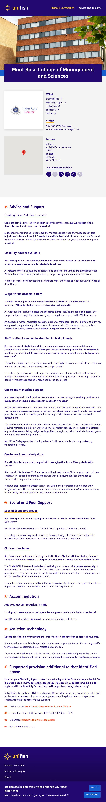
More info (64, 795)
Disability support (54, 102)
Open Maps (51, 160)
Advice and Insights (90, 8)
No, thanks (92, 794)
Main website (52, 98)
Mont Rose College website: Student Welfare (48, 706)
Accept (95, 788)
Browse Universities (62, 8)
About (7, 777)
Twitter (49, 113)
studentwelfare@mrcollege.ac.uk (62, 129)
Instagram (51, 106)
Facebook (51, 109)
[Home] (16, 8)
